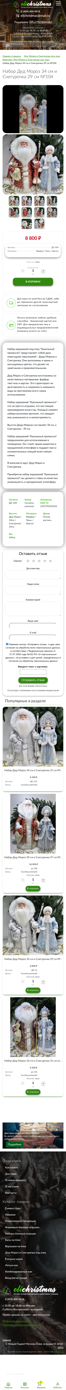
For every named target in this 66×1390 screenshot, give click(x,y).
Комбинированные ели (18, 1271)
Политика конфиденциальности (21, 1325)
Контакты (11, 1193)
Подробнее (14, 1144)
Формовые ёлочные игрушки (22, 1227)
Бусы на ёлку (13, 1240)
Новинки (10, 1214)
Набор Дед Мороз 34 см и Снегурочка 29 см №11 (33, 959)
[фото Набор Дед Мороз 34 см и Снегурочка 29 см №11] (33, 925)
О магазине (12, 1186)
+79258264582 (43, 22)
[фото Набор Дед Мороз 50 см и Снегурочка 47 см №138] (33, 824)
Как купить (11, 1167)
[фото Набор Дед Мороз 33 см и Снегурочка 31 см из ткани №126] (33, 1027)
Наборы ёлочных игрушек (20, 1233)
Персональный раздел (16, 1321)
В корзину (33, 281)
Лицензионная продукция (20, 1221)
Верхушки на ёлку (15, 1246)
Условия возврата (15, 1180)
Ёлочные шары (14, 1259)
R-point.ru (58, 1352)
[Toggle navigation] (58, 3)
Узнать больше (15, 1373)
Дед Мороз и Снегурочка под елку (25, 1252)
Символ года (12, 1208)
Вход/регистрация (16, 1278)
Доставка (10, 1174)
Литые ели (11, 1265)
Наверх (7, 1340)
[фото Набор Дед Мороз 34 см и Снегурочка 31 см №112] (33, 737)
